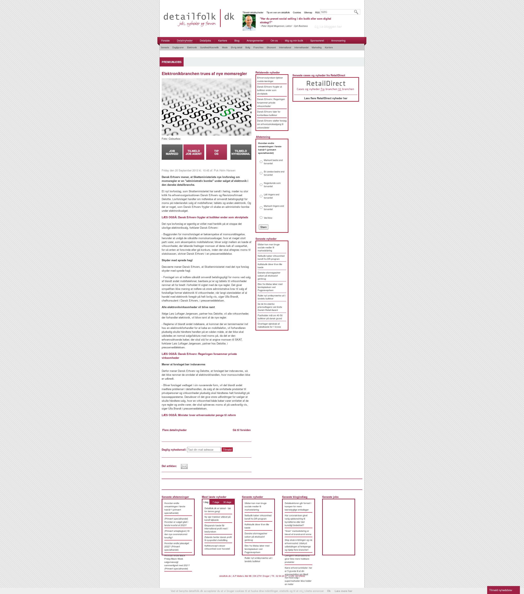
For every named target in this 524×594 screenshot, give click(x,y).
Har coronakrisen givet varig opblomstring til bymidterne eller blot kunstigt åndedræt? (296, 520)
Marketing (317, 47)
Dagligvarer (178, 47)
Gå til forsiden (242, 430)
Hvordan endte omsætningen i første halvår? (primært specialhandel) (174, 507)
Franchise (258, 47)
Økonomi (271, 47)
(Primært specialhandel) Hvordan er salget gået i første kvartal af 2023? (176, 522)
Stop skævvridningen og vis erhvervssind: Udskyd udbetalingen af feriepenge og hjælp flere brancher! (298, 544)
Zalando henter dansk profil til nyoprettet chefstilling (218, 538)
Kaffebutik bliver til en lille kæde (270, 265)
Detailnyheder (185, 40)
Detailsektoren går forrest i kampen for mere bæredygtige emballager (298, 506)
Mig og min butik (294, 40)
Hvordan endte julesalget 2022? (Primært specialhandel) (176, 546)
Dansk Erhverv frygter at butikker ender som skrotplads (269, 90)
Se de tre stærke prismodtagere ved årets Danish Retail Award (270, 307)
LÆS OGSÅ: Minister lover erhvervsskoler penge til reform (199, 415)
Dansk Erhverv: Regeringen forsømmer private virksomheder (271, 102)
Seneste (165, 47)
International (285, 47)
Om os (274, 40)
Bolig (247, 47)
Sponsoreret (317, 40)
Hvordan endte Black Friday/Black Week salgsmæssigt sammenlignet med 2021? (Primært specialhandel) (177, 562)
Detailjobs (205, 40)
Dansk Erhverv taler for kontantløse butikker (268, 113)
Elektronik (192, 47)
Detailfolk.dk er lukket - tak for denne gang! (217, 509)
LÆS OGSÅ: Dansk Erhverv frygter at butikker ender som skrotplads (205, 217)
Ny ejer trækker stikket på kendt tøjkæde (217, 518)
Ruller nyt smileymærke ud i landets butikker (271, 297)
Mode (225, 47)
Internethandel (301, 47)
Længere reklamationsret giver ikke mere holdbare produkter (297, 559)
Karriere (222, 40)
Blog (236, 40)
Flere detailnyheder (174, 430)
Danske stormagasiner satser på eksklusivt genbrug (269, 275)
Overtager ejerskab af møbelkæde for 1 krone (269, 325)
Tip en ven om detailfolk (278, 12)
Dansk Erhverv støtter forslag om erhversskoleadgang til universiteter (272, 124)
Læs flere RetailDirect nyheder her (325, 98)
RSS (317, 12)
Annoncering (338, 40)
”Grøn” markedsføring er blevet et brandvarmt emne (298, 532)
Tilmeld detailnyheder (253, 12)
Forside (165, 40)
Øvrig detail (236, 47)
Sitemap (308, 12)
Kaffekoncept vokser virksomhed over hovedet (217, 547)
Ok (329, 591)
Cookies (297, 12)
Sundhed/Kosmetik (209, 47)
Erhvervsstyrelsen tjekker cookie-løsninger (270, 79)
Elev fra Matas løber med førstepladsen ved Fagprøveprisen (270, 287)
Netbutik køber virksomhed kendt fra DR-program (271, 257)
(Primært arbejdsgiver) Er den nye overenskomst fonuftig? (177, 534)
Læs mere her (343, 591)
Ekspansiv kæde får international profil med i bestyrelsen (216, 528)
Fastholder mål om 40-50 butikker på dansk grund (270, 317)
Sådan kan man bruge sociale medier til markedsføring (269, 247)
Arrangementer (255, 40)
